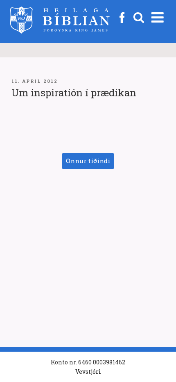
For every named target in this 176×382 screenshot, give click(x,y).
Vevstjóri (88, 371)
